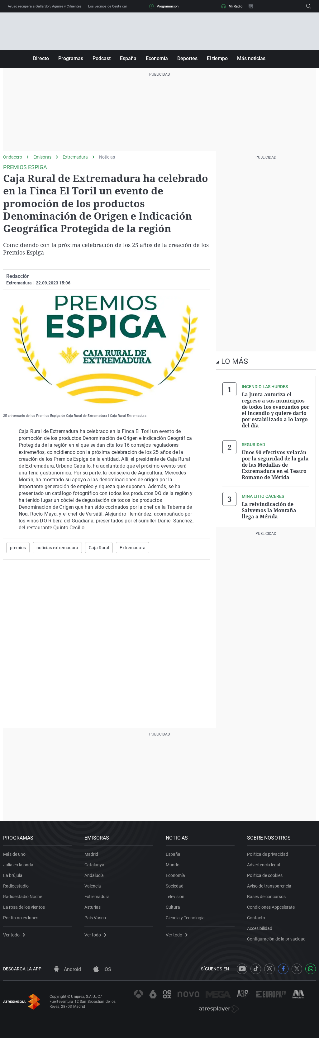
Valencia (92, 885)
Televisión (175, 896)
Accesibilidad (259, 928)
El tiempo (217, 58)
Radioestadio (16, 885)
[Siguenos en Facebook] (283, 969)
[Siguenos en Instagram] (269, 969)
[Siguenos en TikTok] (255, 969)
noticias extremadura (57, 547)
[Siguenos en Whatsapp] (310, 969)
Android (72, 969)
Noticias (107, 157)
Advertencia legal (263, 864)
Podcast (102, 58)
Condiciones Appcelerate (271, 907)
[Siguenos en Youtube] (242, 969)
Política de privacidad (267, 854)
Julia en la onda (18, 864)
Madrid (91, 854)
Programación (168, 6)
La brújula (12, 875)
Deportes (187, 58)
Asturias (92, 907)
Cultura (173, 907)
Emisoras (42, 157)
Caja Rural (99, 547)
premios (18, 547)
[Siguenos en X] (297, 969)
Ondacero (12, 157)
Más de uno (14, 854)
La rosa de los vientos (24, 907)
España (128, 58)
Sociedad (174, 885)
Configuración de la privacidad (276, 938)
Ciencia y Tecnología (185, 917)
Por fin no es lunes (20, 917)
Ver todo (11, 935)
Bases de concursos (266, 896)
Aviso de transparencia (269, 885)
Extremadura (75, 157)
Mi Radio (235, 6)
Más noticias (251, 58)
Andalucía (94, 875)
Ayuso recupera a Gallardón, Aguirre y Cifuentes (45, 6)
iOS (106, 969)
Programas (70, 58)
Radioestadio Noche (22, 896)
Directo (41, 58)
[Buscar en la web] (308, 6)
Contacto (256, 917)
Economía (157, 58)
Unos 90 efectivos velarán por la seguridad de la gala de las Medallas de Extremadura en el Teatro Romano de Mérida (275, 465)
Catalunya (94, 864)
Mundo (172, 864)
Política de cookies (265, 875)
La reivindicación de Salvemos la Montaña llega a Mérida (269, 510)
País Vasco (95, 917)
